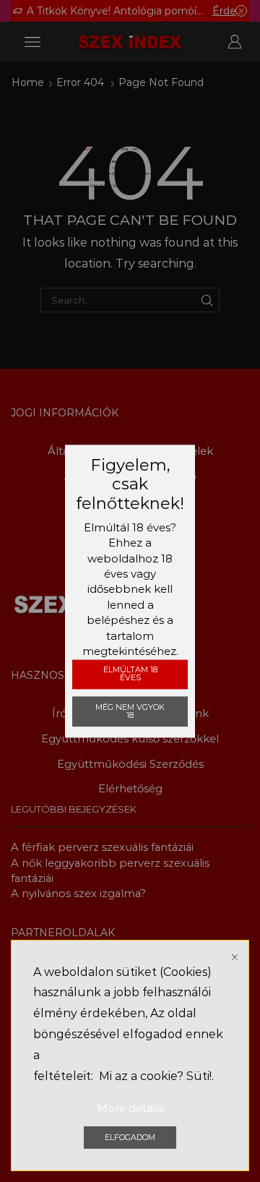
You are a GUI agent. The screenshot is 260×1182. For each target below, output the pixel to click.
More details (130, 1108)
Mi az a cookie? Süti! (155, 1076)
